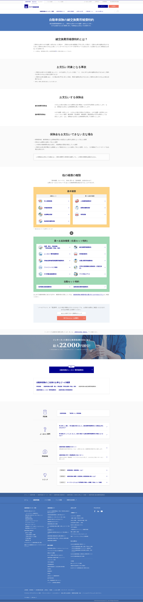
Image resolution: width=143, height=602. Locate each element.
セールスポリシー (56, 593)
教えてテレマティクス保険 (76, 563)
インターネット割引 (52, 559)
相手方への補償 (28, 532)
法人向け (40, 1)
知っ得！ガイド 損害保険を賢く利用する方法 (80, 567)
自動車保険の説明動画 (52, 540)
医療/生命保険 (71, 500)
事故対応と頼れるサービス (29, 511)
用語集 (50, 589)
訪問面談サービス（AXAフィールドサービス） (34, 526)
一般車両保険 (62, 413)
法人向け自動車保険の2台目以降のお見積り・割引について (82, 551)
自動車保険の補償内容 (59, 494)
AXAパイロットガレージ (30, 524)
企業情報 (104, 1)
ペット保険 (60, 1)
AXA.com (33, 597)
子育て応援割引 (51, 562)
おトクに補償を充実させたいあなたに (55, 555)
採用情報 (31, 589)
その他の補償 (28, 538)
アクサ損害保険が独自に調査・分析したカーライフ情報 (58, 527)
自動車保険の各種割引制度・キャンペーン (56, 557)
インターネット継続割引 (76, 515)
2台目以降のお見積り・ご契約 (77, 522)
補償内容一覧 (28, 540)
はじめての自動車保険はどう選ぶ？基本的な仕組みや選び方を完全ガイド (58, 512)
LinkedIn (98, 511)
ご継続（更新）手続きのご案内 (77, 518)
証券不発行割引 (51, 578)
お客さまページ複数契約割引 (53, 575)
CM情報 (72, 561)
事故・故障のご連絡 (75, 531)
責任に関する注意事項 (65, 593)
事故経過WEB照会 (29, 518)
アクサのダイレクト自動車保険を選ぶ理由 (33, 542)
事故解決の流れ (28, 517)
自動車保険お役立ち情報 (53, 523)
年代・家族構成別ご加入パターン (54, 580)
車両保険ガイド (51, 529)
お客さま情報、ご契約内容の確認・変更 (79, 520)
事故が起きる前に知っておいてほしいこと (34, 515)
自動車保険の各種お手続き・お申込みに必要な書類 (58, 538)
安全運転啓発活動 (114, 1)
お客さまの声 (80, 11)
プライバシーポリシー (46, 593)
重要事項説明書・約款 (76, 593)
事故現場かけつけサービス (30, 528)
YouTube (102, 511)
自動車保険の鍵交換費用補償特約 (87, 386)
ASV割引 (49, 568)
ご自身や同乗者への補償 (30, 534)
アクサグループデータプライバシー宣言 (32, 593)
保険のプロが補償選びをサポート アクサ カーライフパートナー (35, 545)
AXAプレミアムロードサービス (31, 520)
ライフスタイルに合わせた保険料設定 (55, 550)
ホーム (26, 494)
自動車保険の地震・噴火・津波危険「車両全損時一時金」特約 (60, 386)
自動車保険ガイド (60, 11)
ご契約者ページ (89, 11)
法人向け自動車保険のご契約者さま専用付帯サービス (82, 553)
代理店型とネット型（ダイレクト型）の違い (57, 517)
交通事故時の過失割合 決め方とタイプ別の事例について (58, 533)
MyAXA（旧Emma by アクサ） (77, 524)
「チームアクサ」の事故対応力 (31, 513)
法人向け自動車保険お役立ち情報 (77, 556)
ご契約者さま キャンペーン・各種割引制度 (79, 529)
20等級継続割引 (51, 564)
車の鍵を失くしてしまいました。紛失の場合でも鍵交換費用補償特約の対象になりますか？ (81, 434)
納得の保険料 (71, 11)
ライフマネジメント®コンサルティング (79, 534)
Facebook (95, 511)
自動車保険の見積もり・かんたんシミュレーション (58, 548)
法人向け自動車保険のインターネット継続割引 (81, 548)
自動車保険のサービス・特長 (47, 11)
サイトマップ (64, 589)
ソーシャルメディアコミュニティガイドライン (91, 593)
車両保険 (38, 386)
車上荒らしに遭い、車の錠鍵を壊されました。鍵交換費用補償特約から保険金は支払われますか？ (81, 426)
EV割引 (49, 573)
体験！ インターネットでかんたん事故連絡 (79, 536)
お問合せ (97, 1)
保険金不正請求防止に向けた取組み (78, 565)
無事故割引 (50, 571)
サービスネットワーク (29, 522)
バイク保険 (49, 1)
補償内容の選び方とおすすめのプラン (55, 519)
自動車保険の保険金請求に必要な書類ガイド (57, 535)
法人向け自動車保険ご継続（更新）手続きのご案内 (82, 546)
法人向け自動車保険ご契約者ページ (78, 544)
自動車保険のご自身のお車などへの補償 (53, 382)
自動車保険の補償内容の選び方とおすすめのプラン (88, 294)
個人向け (34, 1)
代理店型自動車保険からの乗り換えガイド (56, 514)
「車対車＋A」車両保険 (75, 413)
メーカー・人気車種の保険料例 (54, 582)
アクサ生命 (26, 597)
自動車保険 (28, 1)
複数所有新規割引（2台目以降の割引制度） (56, 566)
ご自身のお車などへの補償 (30, 536)
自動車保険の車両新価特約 (66, 390)
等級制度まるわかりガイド (53, 521)
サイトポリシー (71, 589)
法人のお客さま (99, 11)
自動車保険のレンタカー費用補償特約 (46, 390)
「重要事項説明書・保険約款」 (81, 332)
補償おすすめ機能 (51, 552)
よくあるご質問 (88, 1)
